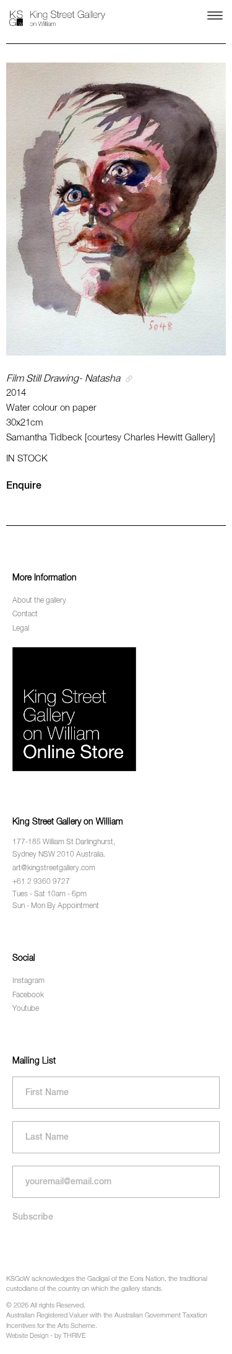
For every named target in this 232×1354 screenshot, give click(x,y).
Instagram (28, 981)
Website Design (27, 1336)
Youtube (25, 1009)
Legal (20, 628)
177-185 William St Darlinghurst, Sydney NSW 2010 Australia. (63, 848)
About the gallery (39, 601)
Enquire (23, 486)
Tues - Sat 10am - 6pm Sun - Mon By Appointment (55, 900)
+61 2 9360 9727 (41, 882)
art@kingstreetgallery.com (53, 868)
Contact (25, 614)
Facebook (28, 995)
